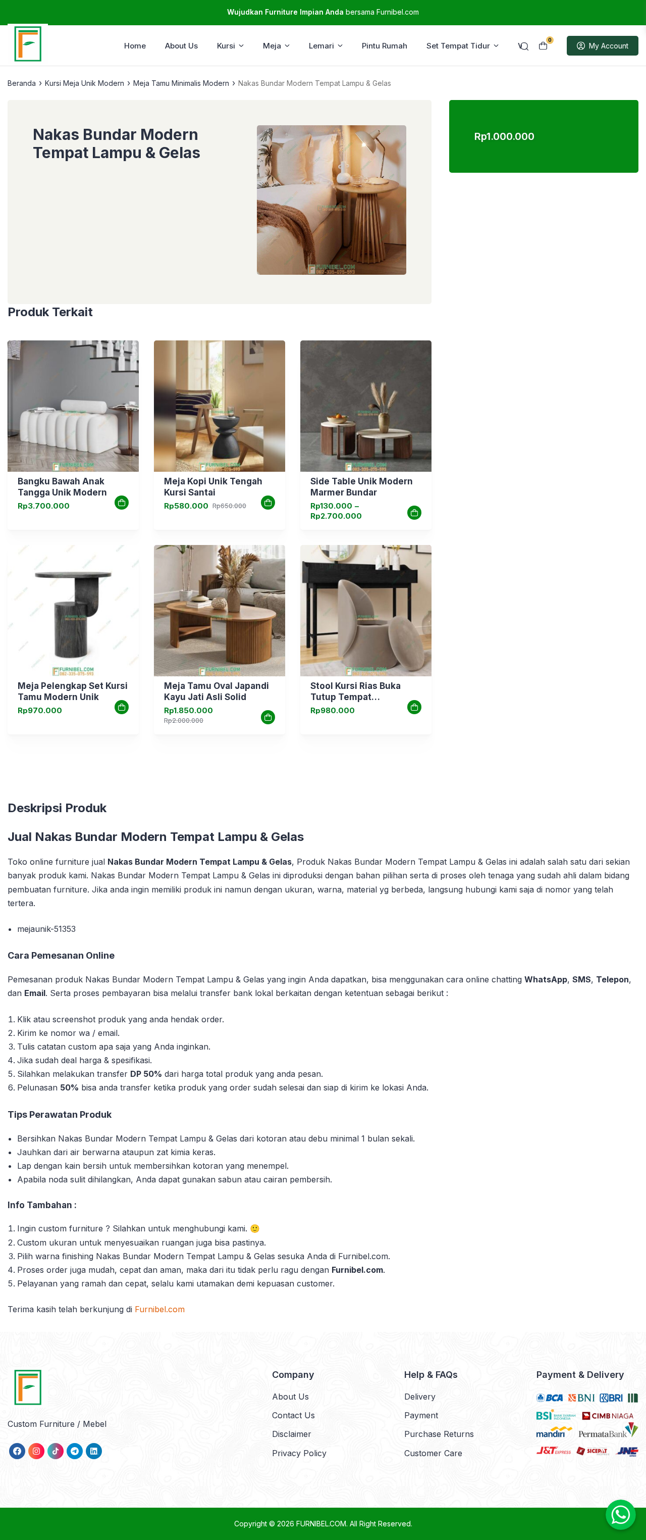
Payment (421, 1415)
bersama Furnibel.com (323, 12)
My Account (608, 45)
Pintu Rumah (384, 46)
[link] (73, 406)
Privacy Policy (299, 1453)
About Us (181, 46)
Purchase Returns (439, 1434)
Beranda (22, 83)
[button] (331, 202)
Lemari (321, 46)
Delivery (420, 1397)
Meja (272, 46)
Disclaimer (291, 1434)
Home (135, 46)
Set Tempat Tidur (458, 46)
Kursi (226, 46)
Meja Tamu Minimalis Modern (181, 83)
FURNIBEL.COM (321, 1523)
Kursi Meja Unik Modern (84, 83)
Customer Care (433, 1453)
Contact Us (293, 1415)
